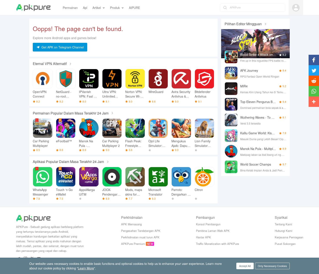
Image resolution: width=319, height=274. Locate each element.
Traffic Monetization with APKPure (217, 244)
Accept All (245, 266)
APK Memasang (131, 224)
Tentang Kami (283, 224)
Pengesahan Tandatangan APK (140, 231)
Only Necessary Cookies (272, 266)
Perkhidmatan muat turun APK (140, 237)
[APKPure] (33, 7)
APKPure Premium (133, 244)
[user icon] (296, 8)
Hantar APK (203, 237)
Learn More (86, 268)
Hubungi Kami (283, 231)
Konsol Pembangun (208, 224)
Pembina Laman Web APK (213, 231)
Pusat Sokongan (285, 244)
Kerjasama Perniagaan (289, 237)
